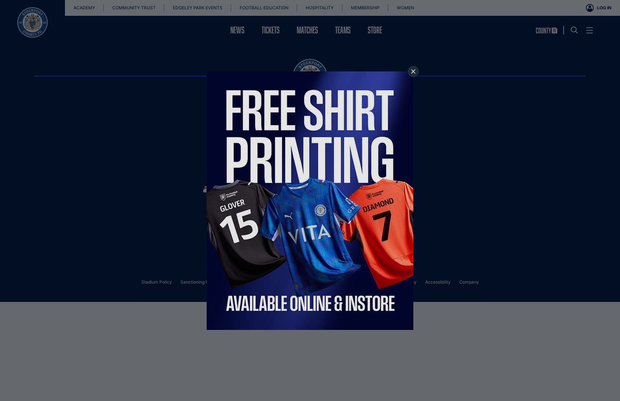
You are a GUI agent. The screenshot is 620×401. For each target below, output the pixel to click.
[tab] (413, 71)
